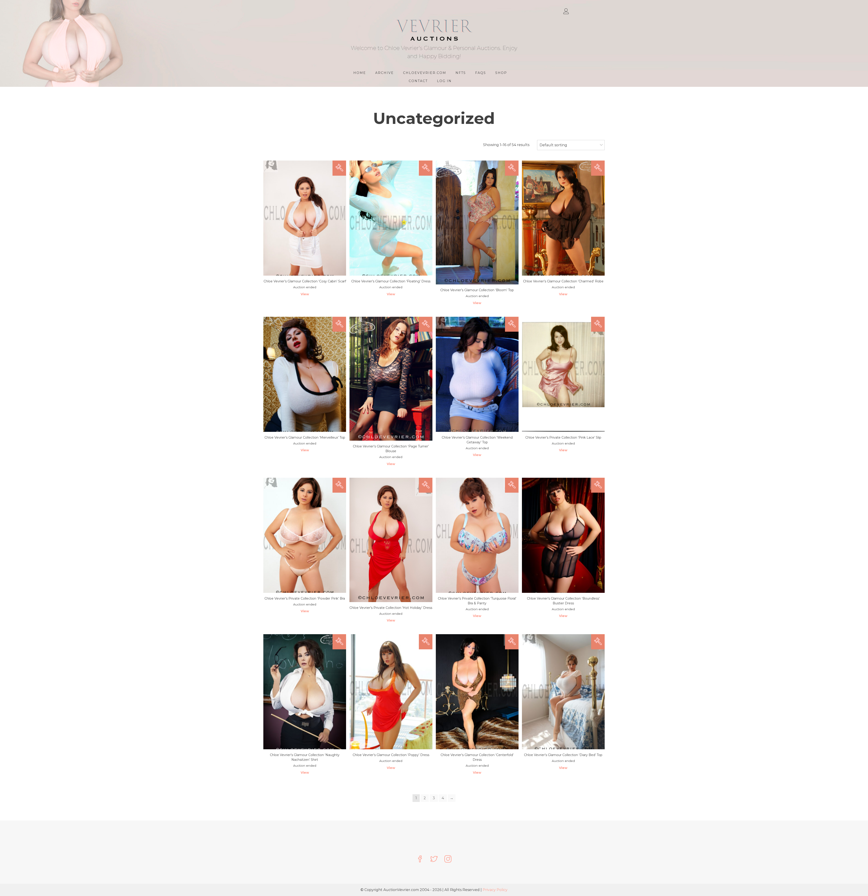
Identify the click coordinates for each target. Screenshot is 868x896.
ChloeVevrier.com (424, 73)
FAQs (480, 73)
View (305, 294)
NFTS (460, 73)
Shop (501, 73)
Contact (418, 81)
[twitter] (434, 859)
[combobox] (571, 145)
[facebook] (420, 859)
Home (359, 73)
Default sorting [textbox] (553, 145)
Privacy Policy (495, 890)
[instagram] (448, 859)
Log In (444, 81)
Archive (384, 73)
